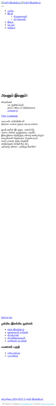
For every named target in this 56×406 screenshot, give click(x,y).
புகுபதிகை (12, 355)
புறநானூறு (12, 110)
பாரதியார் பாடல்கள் (17, 340)
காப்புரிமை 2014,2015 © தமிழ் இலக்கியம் (22, 399)
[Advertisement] (28, 62)
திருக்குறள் (13, 335)
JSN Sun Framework (47, 404)
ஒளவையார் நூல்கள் (17, 332)
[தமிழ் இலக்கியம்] (21, 2)
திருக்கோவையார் (16, 338)
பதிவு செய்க (13, 353)
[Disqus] (28, 192)
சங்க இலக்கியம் (15, 329)
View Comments (9, 116)
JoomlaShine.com (26, 404)
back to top (6, 317)
